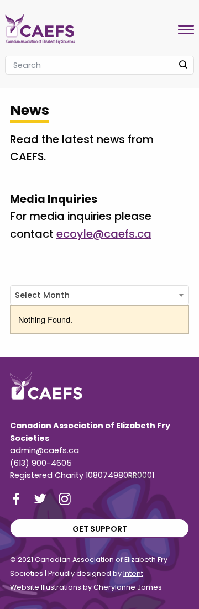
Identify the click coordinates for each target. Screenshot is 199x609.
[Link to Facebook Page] (16, 498)
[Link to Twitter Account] (40, 498)
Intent (133, 573)
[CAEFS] (40, 26)
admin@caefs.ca (44, 450)
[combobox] (99, 295)
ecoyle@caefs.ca (103, 234)
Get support (99, 528)
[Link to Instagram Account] (65, 498)
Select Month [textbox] (42, 295)
